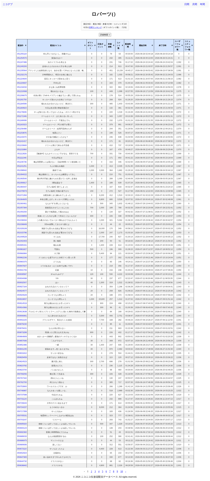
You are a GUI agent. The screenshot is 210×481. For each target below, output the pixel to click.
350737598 (22, 395)
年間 (202, 4)
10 (121, 471)
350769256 (22, 374)
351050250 (22, 212)
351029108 (22, 228)
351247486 (22, 62)
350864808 (22, 336)
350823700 (22, 370)
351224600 (22, 79)
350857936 (22, 341)
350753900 (22, 386)
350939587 (22, 274)
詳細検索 (105, 35)
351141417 (22, 141)
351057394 (22, 208)
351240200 (22, 66)
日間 (186, 4)
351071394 (22, 195)
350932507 (22, 282)
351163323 (22, 124)
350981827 (22, 249)
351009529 (22, 237)
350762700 (22, 382)
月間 (194, 4)
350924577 (22, 291)
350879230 (22, 324)
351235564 (22, 70)
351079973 (22, 191)
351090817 (22, 183)
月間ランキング (95, 27)
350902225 (22, 320)
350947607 (22, 266)
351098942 (22, 170)
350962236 (22, 258)
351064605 (22, 199)
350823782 (22, 366)
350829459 (22, 357)
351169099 (22, 120)
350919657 (22, 299)
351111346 (21, 158)
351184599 (22, 104)
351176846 (22, 112)
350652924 (22, 453)
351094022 (22, 174)
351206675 (22, 95)
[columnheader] (22, 45)
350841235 (22, 349)
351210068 (22, 91)
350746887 (22, 391)
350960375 (22, 262)
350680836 (22, 445)
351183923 (22, 108)
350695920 (22, 424)
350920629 (22, 295)
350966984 (22, 253)
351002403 (22, 241)
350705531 (22, 415)
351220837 (22, 83)
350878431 (22, 328)
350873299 (22, 332)
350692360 (22, 432)
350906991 (22, 316)
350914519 (22, 303)
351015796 (22, 233)
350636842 (22, 465)
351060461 (22, 203)
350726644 (22, 403)
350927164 (22, 287)
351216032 (22, 87)
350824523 (22, 361)
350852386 (22, 345)
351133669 (22, 145)
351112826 (22, 154)
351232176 (22, 75)
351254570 (22, 58)
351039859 (22, 216)
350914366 (22, 307)
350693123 (22, 428)
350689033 (22, 436)
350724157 (22, 407)
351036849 (22, 224)
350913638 (22, 312)
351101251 (22, 166)
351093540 (22, 179)
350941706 (22, 270)
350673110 (22, 449)
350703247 (22, 420)
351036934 (22, 220)
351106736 (22, 162)
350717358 (22, 411)
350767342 (22, 378)
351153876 (22, 133)
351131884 (22, 149)
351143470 (22, 137)
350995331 (22, 245)
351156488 (22, 129)
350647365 (22, 457)
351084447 (22, 187)
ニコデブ (8, 4)
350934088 (22, 278)
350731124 (22, 399)
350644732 (22, 461)
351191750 (22, 100)
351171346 (22, 116)
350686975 (22, 440)
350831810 (22, 353)
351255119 (22, 54)
